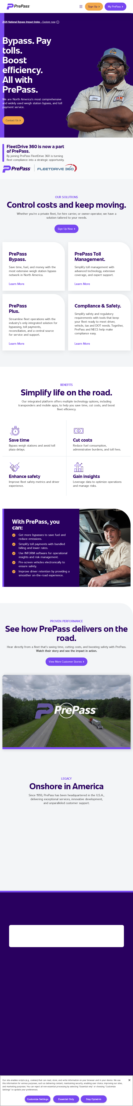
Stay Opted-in (93, 1099)
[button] (66, 711)
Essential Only (66, 1099)
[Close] (129, 1080)
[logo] (18, 6)
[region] (66, 1090)
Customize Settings (37, 1099)
